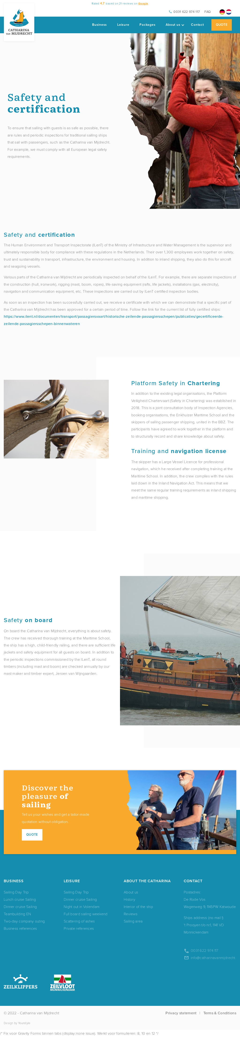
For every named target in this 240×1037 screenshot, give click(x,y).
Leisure (123, 24)
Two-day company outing (24, 921)
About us (173, 24)
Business (99, 24)
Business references (20, 928)
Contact (197, 24)
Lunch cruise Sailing (20, 899)
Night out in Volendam (81, 906)
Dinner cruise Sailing (20, 906)
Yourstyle (24, 1023)
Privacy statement (180, 1013)
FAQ (207, 11)
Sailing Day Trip (16, 891)
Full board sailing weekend (86, 913)
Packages (147, 24)
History (129, 899)
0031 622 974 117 (186, 11)
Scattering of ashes (79, 921)
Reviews (130, 913)
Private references (79, 928)
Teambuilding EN (17, 913)
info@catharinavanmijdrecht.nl (215, 957)
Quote (222, 24)
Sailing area (133, 921)
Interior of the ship (138, 906)
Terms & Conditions (219, 1013)
